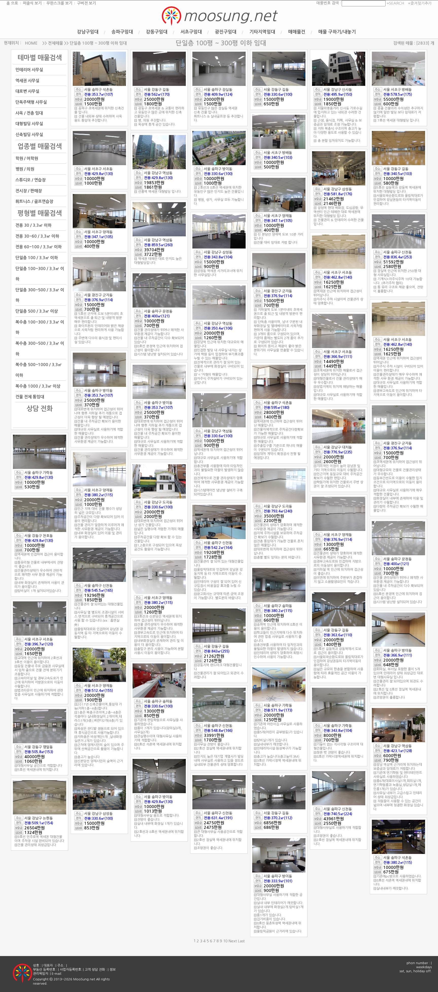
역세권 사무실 (27, 80)
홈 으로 (12, 3)
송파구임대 (122, 32)
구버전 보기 (86, 3)
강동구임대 (157, 32)
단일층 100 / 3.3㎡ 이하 (36, 258)
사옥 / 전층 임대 (29, 113)
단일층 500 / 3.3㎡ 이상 (36, 311)
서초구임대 (191, 32)
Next (233, 941)
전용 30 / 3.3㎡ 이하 (33, 225)
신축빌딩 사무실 (29, 135)
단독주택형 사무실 (31, 102)
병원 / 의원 (24, 169)
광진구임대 (225, 32)
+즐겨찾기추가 (420, 3)
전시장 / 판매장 (28, 191)
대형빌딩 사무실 (29, 124)
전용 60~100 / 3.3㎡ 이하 (38, 247)
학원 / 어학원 (26, 158)
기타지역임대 (262, 32)
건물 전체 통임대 (29, 397)
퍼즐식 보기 (32, 3)
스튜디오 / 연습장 (30, 180)
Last (241, 941)
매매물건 (296, 32)
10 (225, 941)
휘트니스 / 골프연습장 (34, 201)
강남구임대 (88, 32)
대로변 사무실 (27, 91)
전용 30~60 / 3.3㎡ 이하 (37, 236)
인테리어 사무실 (29, 70)
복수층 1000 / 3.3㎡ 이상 (37, 386)
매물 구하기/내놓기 (337, 32)
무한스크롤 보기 (59, 3)
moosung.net (229, 15)
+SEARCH (395, 3)
